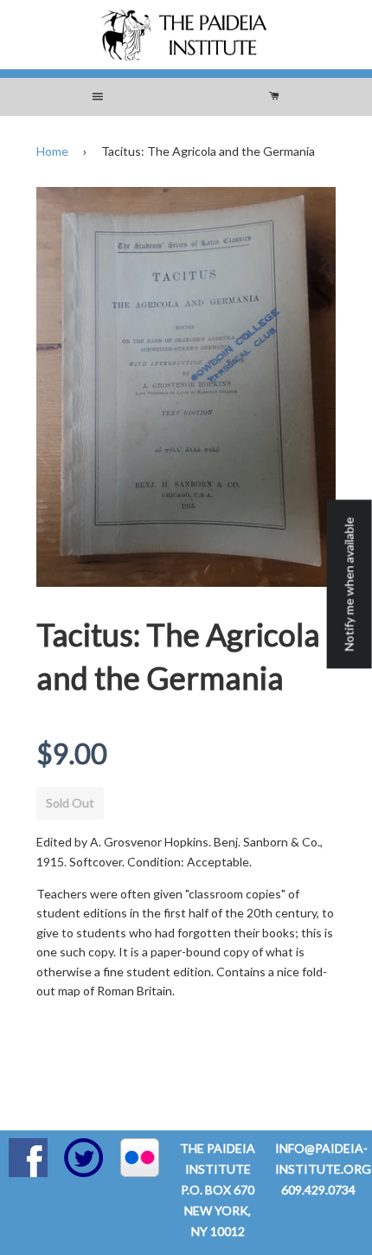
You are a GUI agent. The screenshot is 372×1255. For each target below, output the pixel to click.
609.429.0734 (318, 1189)
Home (52, 151)
